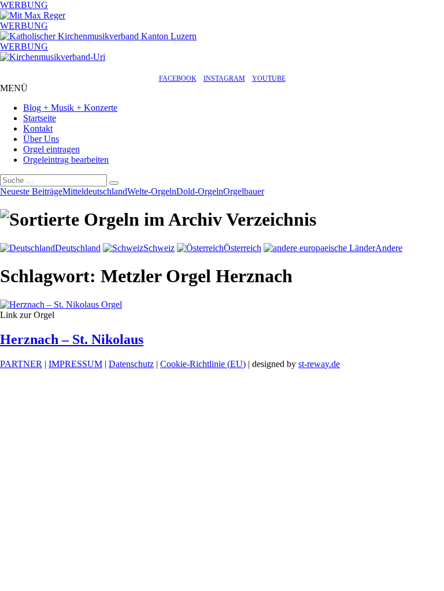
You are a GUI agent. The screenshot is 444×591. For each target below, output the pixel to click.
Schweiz (159, 248)
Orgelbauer (243, 191)
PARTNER (21, 364)
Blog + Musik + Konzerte (70, 108)
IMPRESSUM (75, 364)
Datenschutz (131, 364)
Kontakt (38, 128)
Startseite (39, 118)
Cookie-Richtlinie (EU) (203, 364)
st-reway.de (319, 364)
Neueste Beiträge (31, 191)
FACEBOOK (178, 78)
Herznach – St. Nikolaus (71, 339)
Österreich (242, 248)
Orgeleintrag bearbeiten (66, 159)
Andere (388, 248)
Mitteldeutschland (94, 191)
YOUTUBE (269, 78)
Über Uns (41, 139)
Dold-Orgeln (199, 191)
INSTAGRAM (224, 78)
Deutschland (78, 248)
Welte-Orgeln (151, 191)
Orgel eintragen (51, 149)
